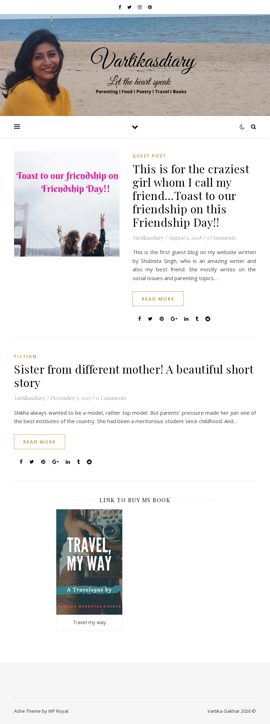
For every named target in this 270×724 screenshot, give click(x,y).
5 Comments (221, 237)
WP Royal (58, 711)
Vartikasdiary (148, 237)
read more (158, 299)
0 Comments (111, 397)
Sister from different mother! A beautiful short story (133, 375)
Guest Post (149, 156)
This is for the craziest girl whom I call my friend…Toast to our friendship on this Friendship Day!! (191, 195)
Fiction (25, 357)
